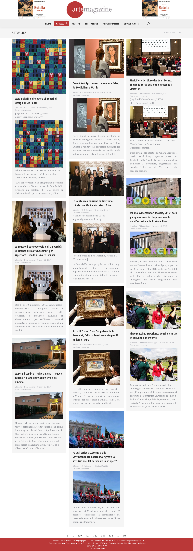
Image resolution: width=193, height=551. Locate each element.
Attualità (18, 107)
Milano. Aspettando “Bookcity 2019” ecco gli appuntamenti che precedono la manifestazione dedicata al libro (153, 217)
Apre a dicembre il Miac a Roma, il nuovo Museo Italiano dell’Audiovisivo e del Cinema (38, 378)
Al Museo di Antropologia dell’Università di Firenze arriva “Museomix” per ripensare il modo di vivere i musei (38, 251)
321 (87, 535)
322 (95, 535)
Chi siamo (94, 548)
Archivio (101, 548)
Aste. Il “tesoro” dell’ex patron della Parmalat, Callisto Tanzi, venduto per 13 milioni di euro (95, 335)
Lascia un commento (23, 110)
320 (80, 535)
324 (111, 535)
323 (103, 535)
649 (124, 535)
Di (29, 107)
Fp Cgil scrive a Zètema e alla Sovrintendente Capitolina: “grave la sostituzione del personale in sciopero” (95, 457)
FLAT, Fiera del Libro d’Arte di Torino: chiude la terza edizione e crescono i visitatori (151, 84)
